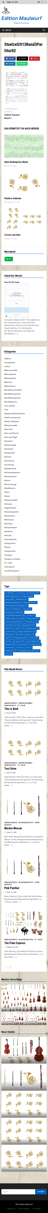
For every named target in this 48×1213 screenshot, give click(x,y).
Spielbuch (8, 531)
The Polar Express (14, 943)
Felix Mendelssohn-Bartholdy (16, 605)
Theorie (7, 547)
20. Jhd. (9, 593)
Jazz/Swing (9, 465)
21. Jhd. (20, 593)
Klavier (7, 480)
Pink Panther (11, 888)
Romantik (10, 644)
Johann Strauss (31, 622)
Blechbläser (21, 599)
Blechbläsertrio (10, 402)
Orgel (8, 638)
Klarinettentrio (10, 476)
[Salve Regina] (12, 1018)
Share (11, 58)
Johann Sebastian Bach (14, 622)
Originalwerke (10, 508)
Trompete (8, 555)
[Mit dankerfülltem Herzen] (35, 1018)
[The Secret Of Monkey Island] (23, 1086)
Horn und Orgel (10, 437)
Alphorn (7, 358)
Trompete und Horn (12, 559)
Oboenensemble (11, 500)
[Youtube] (39, 2)
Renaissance (18, 641)
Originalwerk (20, 638)
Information (9, 461)
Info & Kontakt (24, 1209)
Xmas (8, 654)
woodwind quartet (11, 571)
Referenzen (9, 520)
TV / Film (8, 563)
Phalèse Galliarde (12, 198)
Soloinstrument (10, 527)
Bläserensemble (10, 370)
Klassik (9, 628)
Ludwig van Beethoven (26, 631)
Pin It (35, 58)
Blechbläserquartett (12, 394)
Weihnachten (11, 651)
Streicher (8, 535)
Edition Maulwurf (21, 18)
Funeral (27, 609)
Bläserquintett (10, 378)
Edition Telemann (11, 421)
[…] (16, 334)
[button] (3, 998)
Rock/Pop (8, 524)
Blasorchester (10, 386)
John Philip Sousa (12, 625)
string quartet (9, 543)
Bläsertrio (8, 382)
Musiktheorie (9, 488)
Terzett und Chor (12, 234)
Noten (19, 634)
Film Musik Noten (13, 669)
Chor (6, 409)
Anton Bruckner (32, 593)
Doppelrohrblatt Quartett (14, 413)
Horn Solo (8, 429)
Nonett (7, 496)
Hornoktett (8, 449)
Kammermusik (10, 468)
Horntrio (7, 457)
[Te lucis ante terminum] (23, 998)
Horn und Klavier (11, 433)
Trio (28, 647)
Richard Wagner (32, 641)
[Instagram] (42, 2)
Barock (9, 599)
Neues (6, 492)
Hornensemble (10, 445)
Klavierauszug (10, 484)
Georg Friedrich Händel (14, 612)
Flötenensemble (10, 425)
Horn (21, 618)
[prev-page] (6, 967)
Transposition (10, 551)
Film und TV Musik (13, 609)
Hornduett (8, 441)
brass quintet (9, 406)
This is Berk (11, 709)
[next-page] (10, 967)
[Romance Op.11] (23, 1058)
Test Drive (10, 768)
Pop (8, 641)
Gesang (31, 615)
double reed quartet (12, 417)
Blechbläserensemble (13, 390)
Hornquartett (9, 453)
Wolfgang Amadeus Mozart (29, 651)
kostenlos (10, 631)
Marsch (9, 634)
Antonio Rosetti (12, 596)
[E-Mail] (45, 2)
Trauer (19, 647)
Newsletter (37, 1209)
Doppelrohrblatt (29, 602)
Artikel (7, 366)
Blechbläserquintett (12, 398)
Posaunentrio (9, 516)
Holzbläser (10, 618)
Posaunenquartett (11, 512)
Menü (8, 30)
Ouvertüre (33, 638)
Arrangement (9, 362)
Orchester (8, 504)
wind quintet (9, 567)
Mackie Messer (13, 828)
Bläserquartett (10, 374)
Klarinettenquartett (12, 472)
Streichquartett (10, 539)
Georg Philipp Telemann (15, 615)
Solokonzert (23, 644)
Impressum (11, 1209)
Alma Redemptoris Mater (16, 162)
